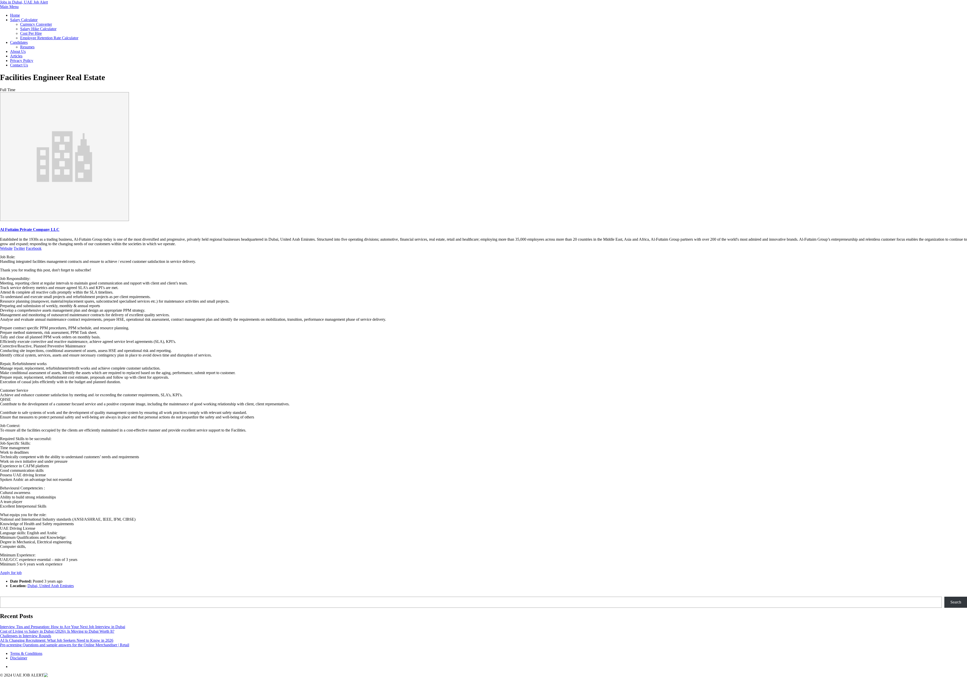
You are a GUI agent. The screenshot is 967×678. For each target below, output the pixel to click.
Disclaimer (18, 658)
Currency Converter (36, 24)
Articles (16, 56)
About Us (18, 51)
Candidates (19, 42)
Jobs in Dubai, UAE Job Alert (24, 2)
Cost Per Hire (31, 33)
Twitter (19, 248)
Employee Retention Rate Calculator (49, 38)
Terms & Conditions (26, 653)
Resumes (27, 47)
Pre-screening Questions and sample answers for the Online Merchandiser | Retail (64, 645)
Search (5, 594)
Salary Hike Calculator (38, 29)
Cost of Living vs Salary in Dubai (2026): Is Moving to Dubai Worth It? (57, 631)
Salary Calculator (24, 20)
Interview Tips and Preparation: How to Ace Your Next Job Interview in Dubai (62, 627)
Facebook (34, 248)
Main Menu (9, 7)
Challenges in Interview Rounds (25, 636)
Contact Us (19, 65)
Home (15, 15)
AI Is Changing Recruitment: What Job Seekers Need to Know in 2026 (56, 640)
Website (6, 248)
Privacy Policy (21, 60)
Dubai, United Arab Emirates (50, 586)
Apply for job (11, 572)
